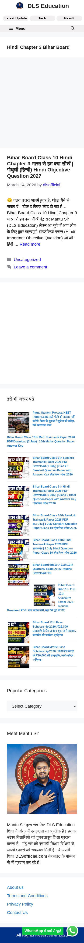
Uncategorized (27, 259)
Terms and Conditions (27, 895)
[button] (72, 28)
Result (69, 18)
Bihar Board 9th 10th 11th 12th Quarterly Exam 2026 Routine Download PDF (53, 569)
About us (15, 887)
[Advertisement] (42, 104)
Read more (30, 244)
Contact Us (17, 912)
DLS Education (48, 6)
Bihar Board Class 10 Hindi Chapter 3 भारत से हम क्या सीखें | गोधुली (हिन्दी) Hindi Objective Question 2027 (40, 167)
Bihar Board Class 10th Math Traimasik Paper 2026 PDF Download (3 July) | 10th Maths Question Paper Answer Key (41, 441)
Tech (42, 18)
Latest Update (15, 18)
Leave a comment (30, 267)
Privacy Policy (20, 904)
